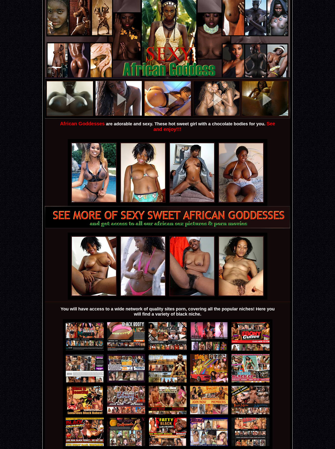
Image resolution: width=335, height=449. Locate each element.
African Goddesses (82, 123)
